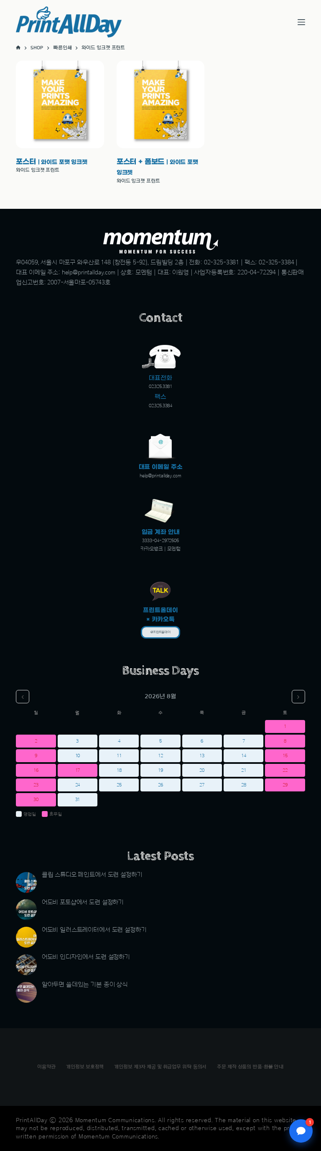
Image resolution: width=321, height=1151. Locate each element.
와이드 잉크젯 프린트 (37, 169)
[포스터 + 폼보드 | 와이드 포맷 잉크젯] (160, 104)
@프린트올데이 (160, 632)
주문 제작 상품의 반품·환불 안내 (250, 1066)
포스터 (51, 161)
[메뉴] (301, 22)
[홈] (18, 48)
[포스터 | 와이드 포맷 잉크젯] (60, 104)
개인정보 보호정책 (85, 1066)
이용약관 (46, 1066)
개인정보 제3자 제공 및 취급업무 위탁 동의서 (160, 1066)
